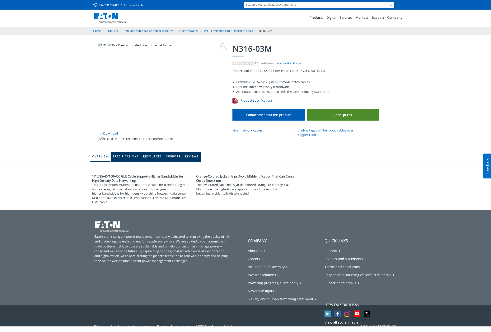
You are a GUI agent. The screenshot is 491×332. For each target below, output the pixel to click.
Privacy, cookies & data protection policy (123, 326)
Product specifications (256, 100)
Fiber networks (188, 31)
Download (110, 133)
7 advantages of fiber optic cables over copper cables (325, 132)
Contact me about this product (268, 115)
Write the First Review (289, 63)
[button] (343, 115)
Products (112, 31)
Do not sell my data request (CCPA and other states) (194, 326)
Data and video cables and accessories (149, 31)
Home (97, 31)
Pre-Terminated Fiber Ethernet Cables (228, 31)
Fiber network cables (247, 130)
